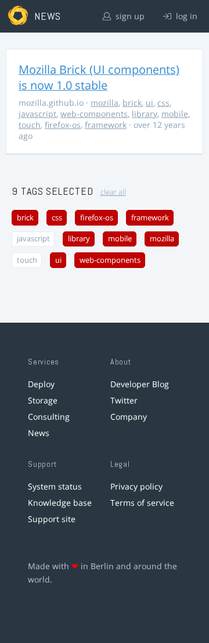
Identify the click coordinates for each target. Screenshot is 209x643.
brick (132, 102)
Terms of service (142, 502)
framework (106, 124)
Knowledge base (60, 502)
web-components (94, 113)
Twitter (124, 400)
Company (128, 416)
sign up (129, 16)
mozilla (104, 102)
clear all (113, 192)
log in (185, 16)
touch (30, 124)
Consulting (49, 416)
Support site (51, 518)
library (144, 113)
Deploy (41, 384)
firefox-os (63, 124)
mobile (174, 113)
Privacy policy (136, 486)
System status (55, 486)
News (38, 432)
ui (149, 102)
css (163, 102)
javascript (37, 113)
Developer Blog (139, 384)
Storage (42, 400)
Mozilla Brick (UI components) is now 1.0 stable (99, 77)
